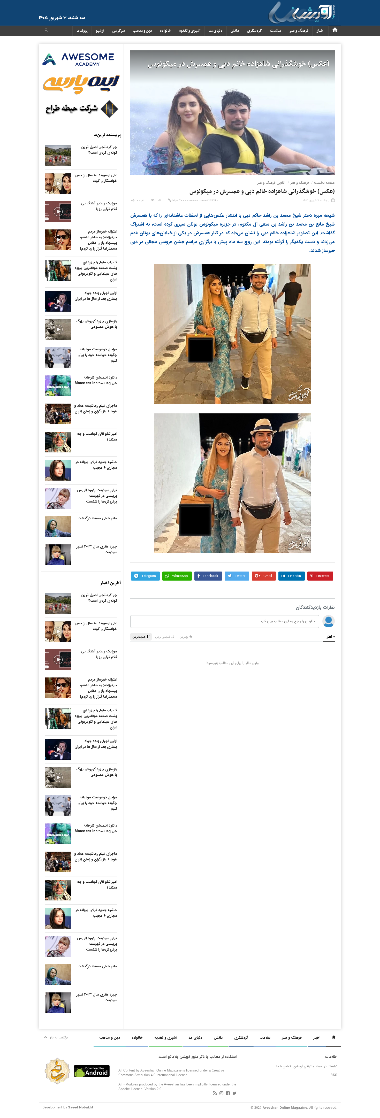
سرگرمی (118, 31)
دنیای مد (216, 31)
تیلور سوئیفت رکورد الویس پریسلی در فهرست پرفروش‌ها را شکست (97, 495)
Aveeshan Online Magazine (285, 1108)
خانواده (165, 31)
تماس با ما (283, 1066)
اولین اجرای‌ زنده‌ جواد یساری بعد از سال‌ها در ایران (95, 296)
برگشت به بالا (59, 1037)
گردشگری (254, 31)
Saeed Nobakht (80, 1107)
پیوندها (82, 31)
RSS (334, 1075)
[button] (46, 31)
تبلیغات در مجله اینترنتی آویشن (315, 1066)
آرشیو (100, 31)
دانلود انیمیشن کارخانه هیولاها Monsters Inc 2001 (96, 380)
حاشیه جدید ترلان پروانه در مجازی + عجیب (96, 465)
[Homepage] (335, 31)
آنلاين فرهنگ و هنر (271, 183)
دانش (235, 31)
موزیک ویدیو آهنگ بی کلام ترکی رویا (99, 206)
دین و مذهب (142, 31)
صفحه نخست (324, 183)
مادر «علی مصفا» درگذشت (97, 518)
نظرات (140, 200)
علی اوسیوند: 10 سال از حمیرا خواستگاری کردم (95, 178)
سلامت (275, 31)
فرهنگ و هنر (298, 31)
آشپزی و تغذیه (190, 31)
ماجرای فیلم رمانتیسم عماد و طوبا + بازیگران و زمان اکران (95, 408)
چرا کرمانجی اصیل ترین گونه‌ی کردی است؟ (99, 150)
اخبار (320, 31)
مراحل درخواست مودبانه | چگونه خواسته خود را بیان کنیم (97, 355)
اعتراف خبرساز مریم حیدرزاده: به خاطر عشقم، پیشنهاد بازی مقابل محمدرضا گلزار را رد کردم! (98, 240)
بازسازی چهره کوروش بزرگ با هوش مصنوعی (96, 324)
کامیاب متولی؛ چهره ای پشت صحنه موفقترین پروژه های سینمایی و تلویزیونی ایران (96, 270)
